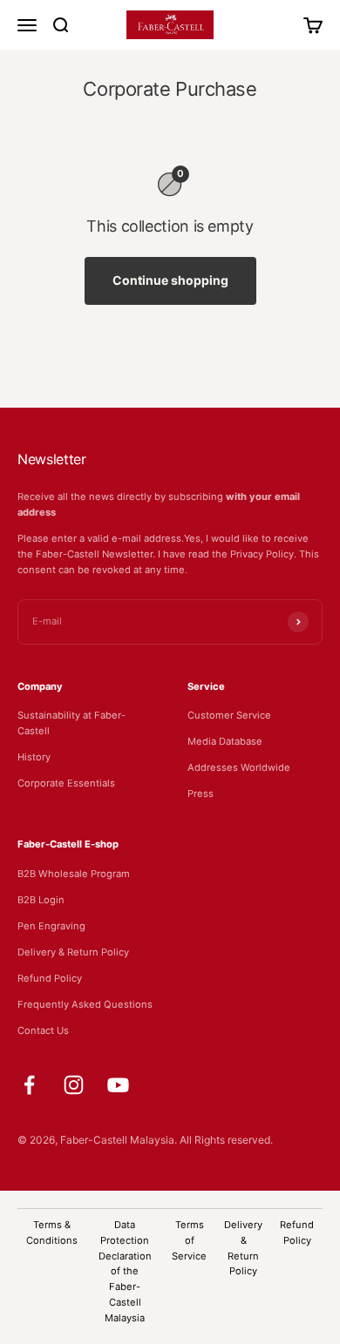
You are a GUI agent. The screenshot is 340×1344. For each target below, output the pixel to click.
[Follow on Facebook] (29, 1085)
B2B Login (41, 900)
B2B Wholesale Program (73, 874)
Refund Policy (49, 978)
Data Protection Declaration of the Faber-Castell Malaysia (125, 1272)
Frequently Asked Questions (85, 1004)
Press (200, 793)
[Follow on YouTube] (118, 1085)
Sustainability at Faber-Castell (71, 723)
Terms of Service (189, 1240)
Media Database (224, 741)
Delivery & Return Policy (73, 952)
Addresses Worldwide (238, 767)
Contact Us (43, 1030)
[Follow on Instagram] (73, 1085)
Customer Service (229, 715)
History (34, 757)
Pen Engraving (51, 926)
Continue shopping (170, 280)
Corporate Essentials (66, 783)
